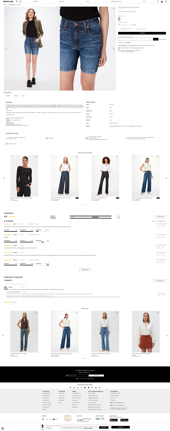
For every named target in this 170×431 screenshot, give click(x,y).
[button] (119, 19)
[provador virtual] (125, 29)
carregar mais (85, 269)
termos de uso (90, 378)
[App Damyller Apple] (114, 420)
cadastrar (96, 375)
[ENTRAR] (162, 1)
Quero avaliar (160, 216)
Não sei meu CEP (162, 39)
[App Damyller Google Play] (124, 420)
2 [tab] (86, 358)
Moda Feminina (11, 4)
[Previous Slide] (6, 49)
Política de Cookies (88, 428)
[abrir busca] (20, 1)
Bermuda (19, 4)
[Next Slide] (113, 49)
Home (5, 4)
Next (166, 334)
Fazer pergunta (160, 280)
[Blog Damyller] (99, 387)
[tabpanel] (24, 333)
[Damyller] (8, 1)
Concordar (104, 427)
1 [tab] (84, 358)
